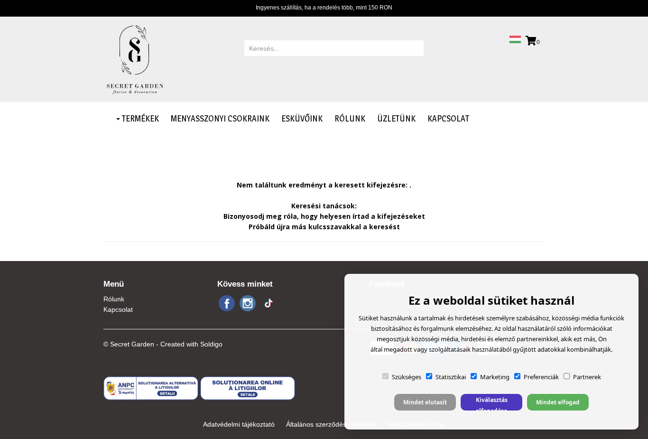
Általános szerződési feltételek (331, 424)
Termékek (139, 118)
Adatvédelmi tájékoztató (239, 424)
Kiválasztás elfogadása (492, 403)
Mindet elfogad (558, 402)
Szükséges (406, 377)
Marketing (494, 377)
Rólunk (349, 118)
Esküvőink (302, 118)
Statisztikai (450, 377)
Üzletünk (396, 118)
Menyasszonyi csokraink (220, 118)
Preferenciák (541, 377)
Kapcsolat (448, 118)
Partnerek (587, 377)
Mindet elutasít (425, 402)
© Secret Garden (128, 344)
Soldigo (211, 344)
